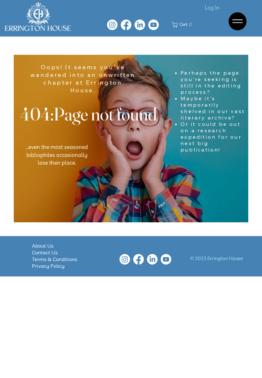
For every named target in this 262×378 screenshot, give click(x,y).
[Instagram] (112, 25)
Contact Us (48, 252)
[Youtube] (153, 25)
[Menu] (238, 21)
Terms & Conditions (54, 259)
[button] (183, 25)
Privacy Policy (48, 266)
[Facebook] (126, 25)
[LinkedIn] (140, 25)
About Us (47, 245)
